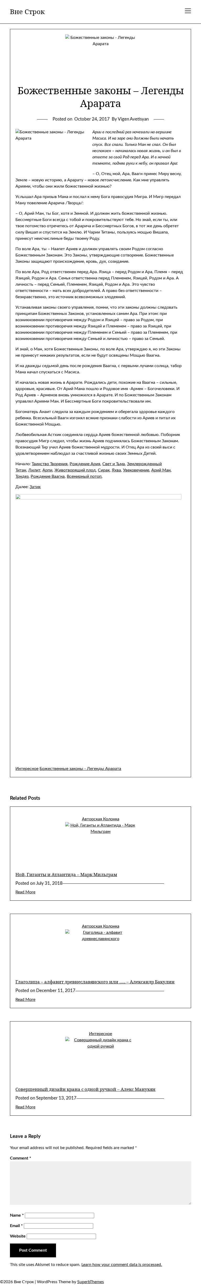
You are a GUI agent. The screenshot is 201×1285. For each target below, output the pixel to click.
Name (17, 1215)
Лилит (34, 470)
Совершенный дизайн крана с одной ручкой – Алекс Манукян (85, 1089)
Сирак (104, 470)
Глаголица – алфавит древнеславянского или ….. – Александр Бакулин (95, 982)
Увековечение (136, 470)
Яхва (116, 470)
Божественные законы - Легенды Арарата (80, 769)
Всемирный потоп (84, 476)
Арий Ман (161, 470)
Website (18, 1236)
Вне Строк (27, 11)
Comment (20, 1158)
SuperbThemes (90, 1282)
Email (16, 1226)
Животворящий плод (75, 470)
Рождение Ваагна (48, 476)
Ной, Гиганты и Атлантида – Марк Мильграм (66, 874)
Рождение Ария (85, 464)
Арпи (47, 470)
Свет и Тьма (113, 464)
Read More (25, 892)
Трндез (22, 476)
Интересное (26, 769)
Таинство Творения (50, 464)
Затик (35, 487)
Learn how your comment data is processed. (121, 1265)
